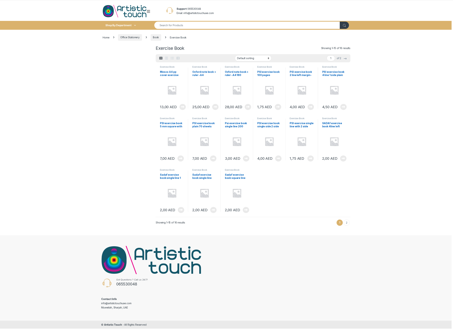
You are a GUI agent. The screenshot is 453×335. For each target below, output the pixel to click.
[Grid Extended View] (166, 58)
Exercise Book (167, 67)
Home (106, 37)
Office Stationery (130, 37)
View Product (181, 107)
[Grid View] (160, 58)
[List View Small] (178, 58)
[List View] (172, 58)
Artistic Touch (113, 324)
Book (156, 37)
